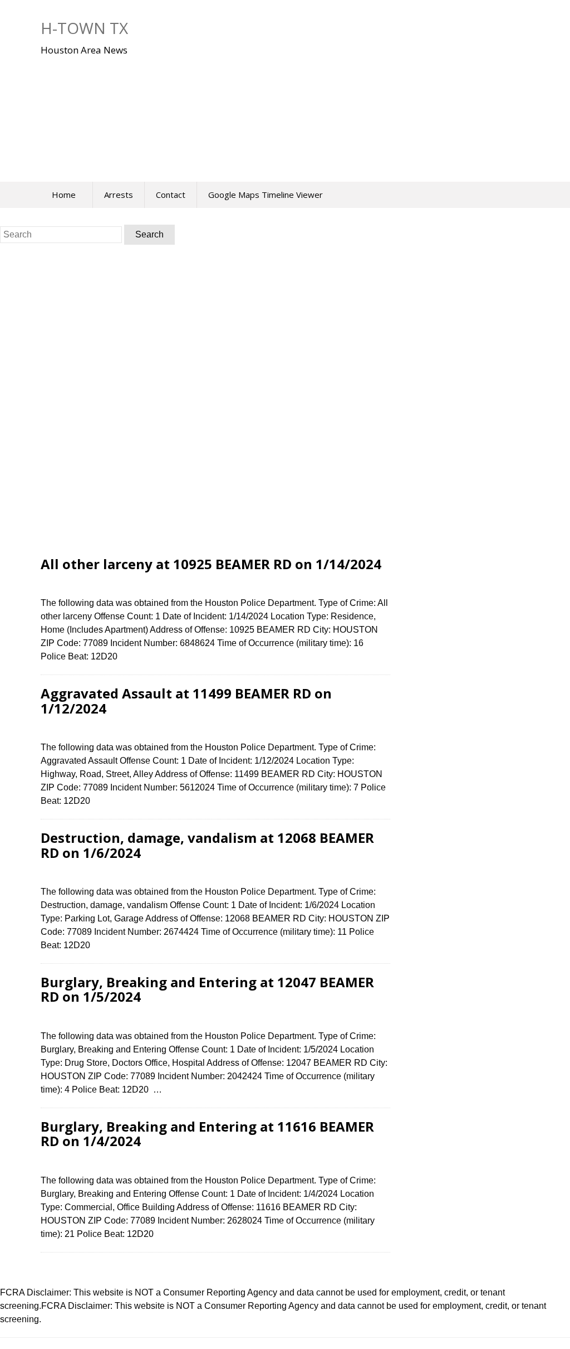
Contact (170, 194)
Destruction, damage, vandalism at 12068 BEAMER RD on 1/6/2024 (207, 844)
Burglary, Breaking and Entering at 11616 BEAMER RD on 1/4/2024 (207, 1133)
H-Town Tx (84, 27)
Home (64, 194)
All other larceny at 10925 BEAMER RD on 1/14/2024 (211, 564)
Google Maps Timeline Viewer (265, 194)
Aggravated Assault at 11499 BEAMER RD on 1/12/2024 (186, 700)
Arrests (118, 194)
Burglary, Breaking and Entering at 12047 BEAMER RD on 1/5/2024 (207, 989)
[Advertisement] (263, 111)
